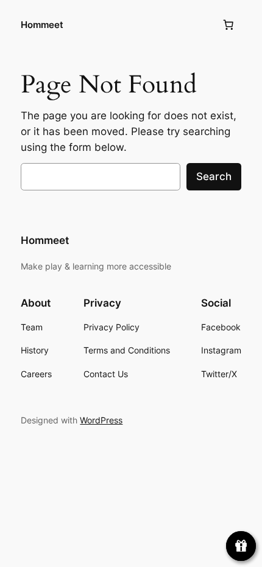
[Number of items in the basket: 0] (228, 25)
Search (214, 176)
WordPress (101, 420)
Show (241, 546)
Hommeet (42, 24)
